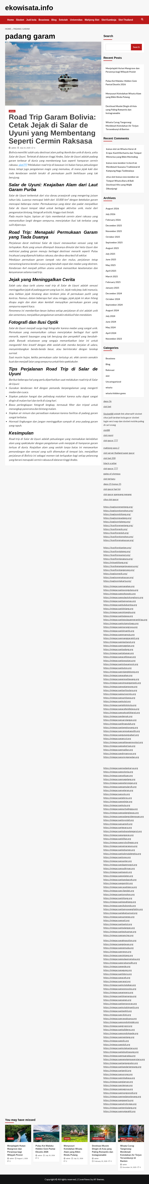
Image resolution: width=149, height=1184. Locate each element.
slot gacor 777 (110, 440)
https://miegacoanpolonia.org (118, 771)
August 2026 (112, 208)
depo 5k (107, 401)
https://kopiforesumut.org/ (117, 555)
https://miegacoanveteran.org (118, 790)
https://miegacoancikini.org (117, 1014)
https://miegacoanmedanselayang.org (122, 1096)
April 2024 (111, 333)
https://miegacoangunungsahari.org (121, 734)
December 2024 (114, 293)
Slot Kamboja (108, 20)
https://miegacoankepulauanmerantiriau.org (125, 619)
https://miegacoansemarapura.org (120, 846)
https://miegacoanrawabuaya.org (120, 1018)
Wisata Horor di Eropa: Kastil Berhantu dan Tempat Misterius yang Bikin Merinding (124, 153)
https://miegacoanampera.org (118, 992)
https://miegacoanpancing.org (118, 935)
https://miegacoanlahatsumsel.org (120, 913)
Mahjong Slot (92, 20)
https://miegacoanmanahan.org (118, 586)
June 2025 (111, 259)
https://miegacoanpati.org (116, 920)
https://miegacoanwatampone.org (120, 686)
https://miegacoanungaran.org (118, 835)
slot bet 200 (109, 458)
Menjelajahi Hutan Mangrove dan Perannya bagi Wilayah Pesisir (123, 70)
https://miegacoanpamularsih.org (119, 786)
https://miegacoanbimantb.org (118, 630)
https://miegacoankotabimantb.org (121, 1007)
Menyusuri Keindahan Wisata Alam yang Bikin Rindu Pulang (123, 95)
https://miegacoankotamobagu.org (121, 623)
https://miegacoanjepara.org (117, 827)
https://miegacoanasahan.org (117, 675)
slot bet (107, 406)
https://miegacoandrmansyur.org (119, 753)
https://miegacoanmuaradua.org (119, 1055)
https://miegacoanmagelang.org (119, 779)
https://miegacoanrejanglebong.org (121, 671)
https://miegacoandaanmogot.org (120, 864)
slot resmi (108, 435)
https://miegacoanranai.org (117, 981)
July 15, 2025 (25, 148)
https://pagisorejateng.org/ (117, 521)
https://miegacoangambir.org (118, 883)
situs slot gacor (111, 499)
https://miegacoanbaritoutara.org (120, 690)
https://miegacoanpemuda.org (118, 947)
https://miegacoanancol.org (117, 738)
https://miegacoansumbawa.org (119, 697)
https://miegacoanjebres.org (117, 797)
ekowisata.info (29, 8)
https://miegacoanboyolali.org (118, 820)
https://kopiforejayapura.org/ (118, 558)
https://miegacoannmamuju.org (119, 634)
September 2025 (114, 242)
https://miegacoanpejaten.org (118, 875)
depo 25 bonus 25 (112, 484)
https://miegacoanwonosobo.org (119, 988)
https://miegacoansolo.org (116, 794)
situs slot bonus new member (121, 177)
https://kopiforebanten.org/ (117, 547)
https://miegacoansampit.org (117, 823)
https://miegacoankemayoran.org (120, 1003)
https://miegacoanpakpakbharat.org (121, 712)
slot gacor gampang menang (117, 494)
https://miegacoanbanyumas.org (119, 601)
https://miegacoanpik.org (116, 1040)
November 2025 (114, 231)
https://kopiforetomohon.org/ (118, 536)
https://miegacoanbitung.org (117, 898)
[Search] (142, 19)
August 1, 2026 (22, 1158)
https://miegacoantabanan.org (118, 653)
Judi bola (31, 20)
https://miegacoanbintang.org (118, 608)
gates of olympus (111, 473)
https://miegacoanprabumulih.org (120, 962)
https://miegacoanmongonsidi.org (120, 1092)
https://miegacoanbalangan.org (119, 927)
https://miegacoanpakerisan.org (119, 745)
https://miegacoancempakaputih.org (121, 731)
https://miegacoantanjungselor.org (120, 1063)
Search (108, 36)
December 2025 (114, 225)
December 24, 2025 (129, 1167)
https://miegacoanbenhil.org (117, 1011)
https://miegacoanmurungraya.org (120, 627)
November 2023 (114, 338)
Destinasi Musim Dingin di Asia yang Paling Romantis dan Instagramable (121, 109)
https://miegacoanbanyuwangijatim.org (123, 909)
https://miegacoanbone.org (117, 857)
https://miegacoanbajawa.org (118, 616)
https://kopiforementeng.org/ (118, 525)
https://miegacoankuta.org (116, 805)
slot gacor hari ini (111, 489)
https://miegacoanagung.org (117, 970)
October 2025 (113, 236)
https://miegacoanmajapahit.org (119, 1111)
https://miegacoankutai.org (117, 701)
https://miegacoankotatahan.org (119, 985)
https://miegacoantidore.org (117, 973)
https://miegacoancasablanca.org (120, 887)
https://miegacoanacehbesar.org (119, 656)
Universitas (76, 20)
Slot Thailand (125, 20)
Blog (54, 20)
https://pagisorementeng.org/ (118, 506)
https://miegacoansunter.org (117, 861)
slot (108, 376)
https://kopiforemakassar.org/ (118, 540)
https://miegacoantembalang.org (119, 1107)
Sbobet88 (108, 413)
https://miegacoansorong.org (118, 1074)
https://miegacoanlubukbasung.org (121, 1051)
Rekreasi (110, 370)
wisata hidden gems (116, 393)
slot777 (22, 164)
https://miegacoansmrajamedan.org (121, 757)
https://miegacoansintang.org (118, 955)
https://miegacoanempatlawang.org (121, 679)
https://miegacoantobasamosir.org (120, 664)
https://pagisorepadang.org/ (117, 518)
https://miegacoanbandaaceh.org (119, 879)
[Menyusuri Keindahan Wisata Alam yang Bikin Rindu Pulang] (75, 1133)
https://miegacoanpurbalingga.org (120, 808)
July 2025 (110, 253)
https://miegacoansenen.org (117, 999)
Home (10, 20)
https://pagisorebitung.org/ (117, 514)
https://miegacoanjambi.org (117, 1070)
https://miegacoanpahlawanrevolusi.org (123, 742)
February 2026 (113, 219)
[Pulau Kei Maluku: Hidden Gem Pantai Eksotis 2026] (46, 1133)
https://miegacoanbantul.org (117, 924)
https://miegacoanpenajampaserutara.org (124, 1059)
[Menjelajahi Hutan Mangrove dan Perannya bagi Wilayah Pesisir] (18, 1133)
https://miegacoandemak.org (117, 716)
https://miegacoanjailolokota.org (119, 705)
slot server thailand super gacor (119, 452)
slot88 (106, 430)
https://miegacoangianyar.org (118, 1081)
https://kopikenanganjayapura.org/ (120, 566)
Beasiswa (44, 20)
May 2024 (111, 327)
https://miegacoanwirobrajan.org (119, 1103)
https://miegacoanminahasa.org (119, 1077)
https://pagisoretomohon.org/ (118, 510)
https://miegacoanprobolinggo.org (120, 842)
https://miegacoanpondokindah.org (121, 1022)
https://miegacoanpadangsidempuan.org (123, 816)
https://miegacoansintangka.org (119, 612)
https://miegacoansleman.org (118, 1085)
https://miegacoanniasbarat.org (119, 641)
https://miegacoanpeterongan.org (120, 782)
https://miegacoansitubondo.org (119, 905)
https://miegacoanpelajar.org (117, 801)
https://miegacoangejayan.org (118, 944)
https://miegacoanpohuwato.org (119, 593)
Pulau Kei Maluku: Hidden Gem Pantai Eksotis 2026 (121, 83)
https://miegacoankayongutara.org (120, 590)
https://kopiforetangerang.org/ (119, 569)
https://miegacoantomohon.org (119, 894)
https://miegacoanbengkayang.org (120, 727)
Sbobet (20, 20)
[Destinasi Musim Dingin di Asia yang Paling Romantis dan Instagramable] (103, 1133)
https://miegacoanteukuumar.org (119, 931)
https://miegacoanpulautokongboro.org (123, 597)
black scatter (110, 463)
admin (13, 148)
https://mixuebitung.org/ (115, 562)
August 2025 (112, 248)
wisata (12, 111)
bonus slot (111, 149)
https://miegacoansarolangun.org (119, 719)
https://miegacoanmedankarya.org (120, 768)
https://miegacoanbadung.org (118, 649)
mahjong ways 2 (111, 447)
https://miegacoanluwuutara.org (119, 660)
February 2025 (113, 282)
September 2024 (114, 304)
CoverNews (84, 1179)
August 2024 (112, 310)
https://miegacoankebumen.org (119, 849)
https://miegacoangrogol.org (117, 1025)
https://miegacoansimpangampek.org (122, 682)
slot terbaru (109, 478)
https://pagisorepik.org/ (115, 573)
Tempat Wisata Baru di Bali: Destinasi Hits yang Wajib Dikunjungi (120, 184)
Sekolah (63, 20)
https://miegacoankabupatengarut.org (122, 831)
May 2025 (111, 265)
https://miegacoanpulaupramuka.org (121, 959)
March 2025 (112, 276)
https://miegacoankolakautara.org (120, 1048)
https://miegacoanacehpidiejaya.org (121, 708)
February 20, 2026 (100, 1161)
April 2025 (111, 270)
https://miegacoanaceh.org (116, 977)
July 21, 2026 (78, 1158)
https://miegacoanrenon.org (117, 951)
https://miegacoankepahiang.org (119, 901)
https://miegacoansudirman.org (119, 868)
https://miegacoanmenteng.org (118, 1037)
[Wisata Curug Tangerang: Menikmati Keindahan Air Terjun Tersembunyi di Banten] (131, 1133)
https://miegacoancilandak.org (118, 890)
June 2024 (111, 321)
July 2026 (110, 214)
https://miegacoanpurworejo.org (119, 693)
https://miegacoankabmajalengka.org (122, 853)
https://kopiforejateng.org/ (117, 551)
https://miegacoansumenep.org (118, 916)
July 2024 (110, 316)
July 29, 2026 (50, 1155)
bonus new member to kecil (120, 163)
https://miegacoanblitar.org (117, 838)
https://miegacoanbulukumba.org (120, 604)
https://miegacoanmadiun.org (118, 749)
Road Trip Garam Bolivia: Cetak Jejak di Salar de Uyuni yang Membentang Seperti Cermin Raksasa (52, 129)
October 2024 (113, 299)
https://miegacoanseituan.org (118, 775)
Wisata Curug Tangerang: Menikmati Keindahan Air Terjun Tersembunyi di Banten (122, 126)
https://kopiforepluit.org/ (116, 532)
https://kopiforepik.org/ (115, 529)
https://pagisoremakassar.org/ (118, 577)
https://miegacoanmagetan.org (118, 645)
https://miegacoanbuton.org (117, 667)
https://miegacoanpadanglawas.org (121, 812)
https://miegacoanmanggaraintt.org (121, 638)
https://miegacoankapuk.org (117, 872)
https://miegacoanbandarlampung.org (122, 1066)
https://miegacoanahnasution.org (119, 940)
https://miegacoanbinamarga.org (119, 996)
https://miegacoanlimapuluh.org (119, 723)
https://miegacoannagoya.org (118, 1089)
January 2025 (112, 287)
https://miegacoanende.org (116, 966)
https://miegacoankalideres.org (119, 1029)
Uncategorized (113, 381)
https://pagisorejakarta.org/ (117, 581)
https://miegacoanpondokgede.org (120, 1033)
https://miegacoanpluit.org (116, 1044)
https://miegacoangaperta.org (118, 1100)
